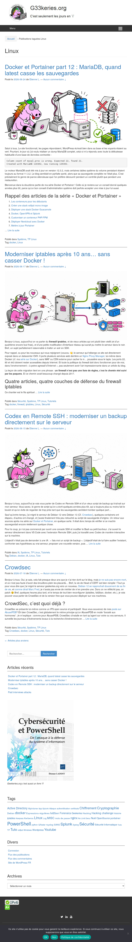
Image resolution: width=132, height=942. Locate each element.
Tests (120, 825)
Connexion (13, 850)
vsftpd (20, 830)
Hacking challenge (102, 813)
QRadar (41, 824)
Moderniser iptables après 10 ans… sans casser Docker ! (57, 257)
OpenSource (103, 818)
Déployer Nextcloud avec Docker (28, 221)
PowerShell (19, 823)
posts (114, 609)
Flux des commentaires (20, 858)
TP (8, 830)
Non (54, 937)
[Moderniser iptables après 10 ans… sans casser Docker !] (66, 305)
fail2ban (54, 813)
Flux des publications (18, 854)
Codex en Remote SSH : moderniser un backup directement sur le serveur (66, 418)
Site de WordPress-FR (19, 862)
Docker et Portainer (43, 521)
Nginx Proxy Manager (93, 356)
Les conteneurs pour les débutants (29, 201)
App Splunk (43, 808)
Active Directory (17, 808)
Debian (13, 555)
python (35, 824)
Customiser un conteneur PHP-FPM (29, 217)
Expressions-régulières (38, 813)
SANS (57, 824)
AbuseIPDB (10, 612)
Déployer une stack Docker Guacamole (31, 209)
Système (21, 239)
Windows (28, 830)
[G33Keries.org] (45, 12)
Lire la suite (13, 230)
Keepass (20, 818)
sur (119, 609)
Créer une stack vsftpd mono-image (29, 205)
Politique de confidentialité (75, 937)
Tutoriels (51, 401)
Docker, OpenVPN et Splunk (25, 213)
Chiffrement (88, 808)
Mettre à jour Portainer (22, 225)
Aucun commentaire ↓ (54, 79)
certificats (75, 808)
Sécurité (21, 401)
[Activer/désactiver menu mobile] (120, 28)
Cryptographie (108, 807)
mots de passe (62, 818)
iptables (30, 404)
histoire (117, 813)
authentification (63, 808)
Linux (20, 242)
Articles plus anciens (16, 640)
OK (45, 937)
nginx (74, 818)
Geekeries (77, 813)
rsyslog (49, 824)
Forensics (65, 813)
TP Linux (32, 239)
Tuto (38, 555)
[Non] (128, 933)
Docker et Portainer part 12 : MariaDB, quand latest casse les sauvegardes (63, 69)
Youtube (50, 829)
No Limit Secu (84, 818)
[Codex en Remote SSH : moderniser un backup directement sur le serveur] (66, 467)
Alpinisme (33, 808)
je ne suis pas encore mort (112, 579)
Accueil (10, 38)
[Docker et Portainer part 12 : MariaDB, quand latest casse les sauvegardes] (64, 115)
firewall (20, 404)
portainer (115, 818)
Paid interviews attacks (19, 692)
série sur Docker (28, 359)
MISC (50, 818)
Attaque (52, 808)
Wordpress (38, 829)
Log (45, 818)
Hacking (87, 813)
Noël (93, 818)
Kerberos (28, 818)
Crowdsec (87, 514)
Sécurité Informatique (106, 824)
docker (12, 242)
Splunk (66, 824)
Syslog (76, 824)
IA (18, 552)
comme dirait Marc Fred (27, 589)
